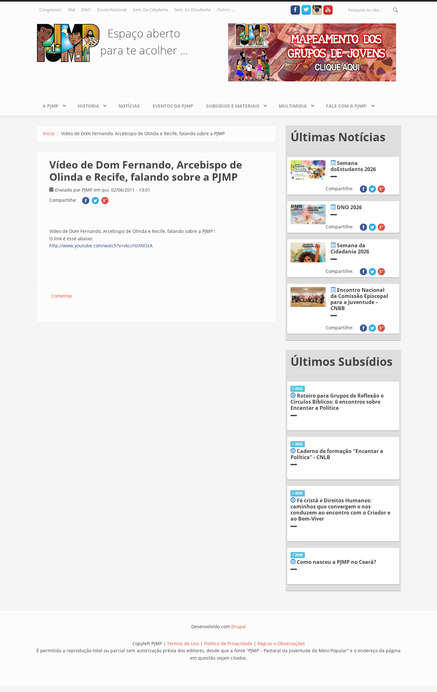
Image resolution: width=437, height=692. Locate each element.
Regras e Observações (281, 643)
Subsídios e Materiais (229, 104)
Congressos (50, 9)
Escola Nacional (111, 9)
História (85, 104)
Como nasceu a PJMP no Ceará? (336, 561)
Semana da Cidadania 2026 (349, 248)
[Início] (68, 42)
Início (48, 133)
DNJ (71, 9)
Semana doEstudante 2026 (353, 166)
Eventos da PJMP (173, 106)
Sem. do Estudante (192, 9)
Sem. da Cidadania (150, 9)
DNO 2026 (349, 207)
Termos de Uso (183, 643)
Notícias (129, 106)
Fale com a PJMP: (343, 104)
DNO (86, 9)
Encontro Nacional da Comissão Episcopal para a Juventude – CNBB (359, 299)
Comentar (62, 296)
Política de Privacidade (229, 643)
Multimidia (289, 104)
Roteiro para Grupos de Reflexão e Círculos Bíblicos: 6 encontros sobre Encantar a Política (337, 401)
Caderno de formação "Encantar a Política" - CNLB (336, 454)
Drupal (238, 626)
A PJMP (47, 104)
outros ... (225, 9)
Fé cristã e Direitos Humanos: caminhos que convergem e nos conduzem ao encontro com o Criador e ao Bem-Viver (340, 510)
